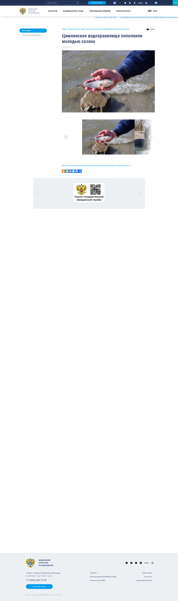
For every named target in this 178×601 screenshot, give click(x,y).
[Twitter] (73, 171)
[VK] (130, 3)
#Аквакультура (105, 166)
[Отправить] (80, 171)
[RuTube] (140, 3)
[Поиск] (77, 2)
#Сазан (72, 166)
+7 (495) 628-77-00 (36, 580)
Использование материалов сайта (103, 577)
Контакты (148, 577)
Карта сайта (147, 573)
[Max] (114, 3)
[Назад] (37, 193)
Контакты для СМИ (97, 580)
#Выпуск (65, 166)
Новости (93, 573)
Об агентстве (52, 11)
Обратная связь (97, 3)
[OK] (135, 3)
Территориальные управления (99, 11)
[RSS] (146, 3)
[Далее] (141, 193)
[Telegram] (125, 3)
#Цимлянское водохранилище (86, 166)
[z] (108, 137)
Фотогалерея (26, 30)
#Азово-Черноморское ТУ (121, 166)
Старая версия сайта (144, 580)
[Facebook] (76, 171)
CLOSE (175, 2)
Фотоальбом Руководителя (31, 35)
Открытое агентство (123, 11)
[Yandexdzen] (120, 3)
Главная (64, 29)
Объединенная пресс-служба (73, 11)
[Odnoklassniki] (63, 171)
